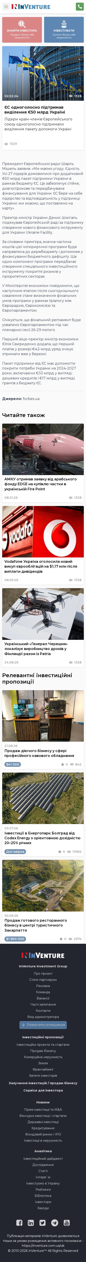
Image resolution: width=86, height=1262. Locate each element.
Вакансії (43, 998)
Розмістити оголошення (46, 1025)
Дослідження (43, 1165)
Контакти (43, 1011)
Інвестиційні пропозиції (43, 1037)
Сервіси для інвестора (43, 1090)
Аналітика (43, 1151)
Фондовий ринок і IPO (43, 1134)
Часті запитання (43, 1004)
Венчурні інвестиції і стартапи (43, 1116)
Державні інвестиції (43, 1122)
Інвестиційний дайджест (43, 1159)
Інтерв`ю (43, 1177)
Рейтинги (43, 1190)
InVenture (43, 966)
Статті (43, 1171)
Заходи (43, 1208)
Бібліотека (43, 1196)
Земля (43, 1063)
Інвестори (43, 1202)
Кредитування (43, 1128)
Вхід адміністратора (43, 1017)
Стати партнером (43, 980)
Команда (43, 992)
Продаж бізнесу (43, 1051)
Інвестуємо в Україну (43, 1183)
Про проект (43, 974)
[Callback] (80, 7)
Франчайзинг (43, 1069)
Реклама (43, 986)
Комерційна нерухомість (43, 1057)
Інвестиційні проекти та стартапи (43, 1045)
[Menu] (6, 7)
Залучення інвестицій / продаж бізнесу (43, 1083)
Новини (43, 1102)
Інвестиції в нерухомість (43, 1141)
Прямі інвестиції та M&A (43, 1110)
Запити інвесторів (43, 1076)
